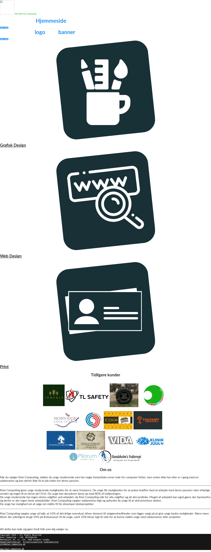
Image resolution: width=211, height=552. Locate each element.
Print (4, 367)
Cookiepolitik (51, 542)
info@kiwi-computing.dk (12, 544)
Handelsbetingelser (10, 542)
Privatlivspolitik (32, 542)
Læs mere (4, 28)
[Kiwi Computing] (7, 14)
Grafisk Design (13, 145)
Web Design (11, 256)
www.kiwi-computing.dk (12, 549)
